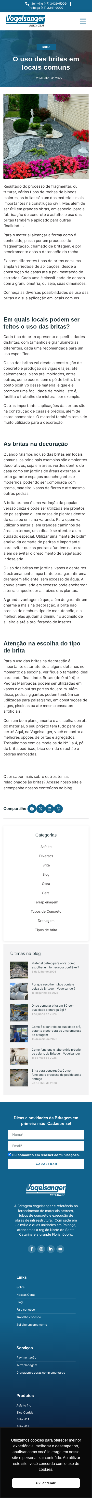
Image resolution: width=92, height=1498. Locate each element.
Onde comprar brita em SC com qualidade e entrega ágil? (53, 1007)
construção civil (46, 203)
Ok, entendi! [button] (46, 1483)
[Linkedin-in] (51, 1249)
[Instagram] (41, 1249)
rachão (69, 748)
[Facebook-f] (32, 1249)
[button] (83, 21)
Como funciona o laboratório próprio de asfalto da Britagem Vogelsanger (56, 1052)
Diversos (46, 856)
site (75, 782)
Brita (46, 47)
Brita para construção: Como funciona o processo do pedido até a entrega (56, 1075)
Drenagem (46, 921)
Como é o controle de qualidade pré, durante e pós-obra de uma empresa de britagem (56, 1031)
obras (44, 209)
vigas (52, 368)
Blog (46, 874)
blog (68, 788)
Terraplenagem (46, 902)
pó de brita (62, 379)
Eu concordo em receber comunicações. (46, 1155)
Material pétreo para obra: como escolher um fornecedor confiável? (55, 965)
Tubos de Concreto (46, 911)
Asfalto (46, 847)
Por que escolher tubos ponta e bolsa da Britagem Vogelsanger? (53, 986)
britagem (62, 246)
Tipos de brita (46, 930)
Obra (46, 884)
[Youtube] (60, 1249)
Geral (46, 893)
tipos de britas (51, 260)
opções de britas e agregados (47, 737)
